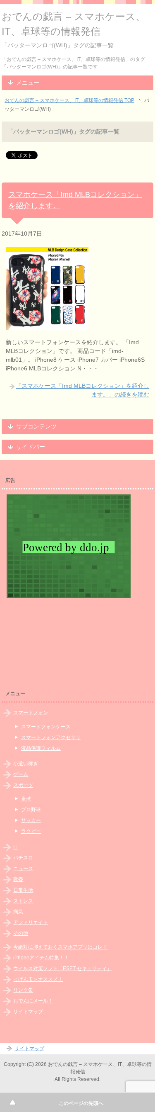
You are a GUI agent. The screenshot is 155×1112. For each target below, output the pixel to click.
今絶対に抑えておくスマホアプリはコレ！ (60, 947)
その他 (20, 933)
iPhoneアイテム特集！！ (41, 958)
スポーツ (23, 785)
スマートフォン (30, 712)
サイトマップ (28, 1012)
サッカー (31, 820)
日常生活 (23, 890)
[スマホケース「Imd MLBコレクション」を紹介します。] (47, 325)
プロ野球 (31, 810)
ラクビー (31, 831)
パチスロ (23, 858)
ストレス (23, 901)
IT (15, 847)
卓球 (26, 799)
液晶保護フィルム (41, 748)
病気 (18, 912)
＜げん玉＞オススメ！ (38, 979)
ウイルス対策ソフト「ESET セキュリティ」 (62, 968)
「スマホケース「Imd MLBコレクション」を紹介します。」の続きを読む (82, 390)
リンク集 (23, 990)
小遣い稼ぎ (25, 763)
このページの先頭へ (81, 1103)
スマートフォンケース (46, 727)
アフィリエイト (30, 922)
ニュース (23, 868)
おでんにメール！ (33, 1001)
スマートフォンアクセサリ (51, 737)
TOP (69, 100)
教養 (18, 879)
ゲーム (20, 774)
